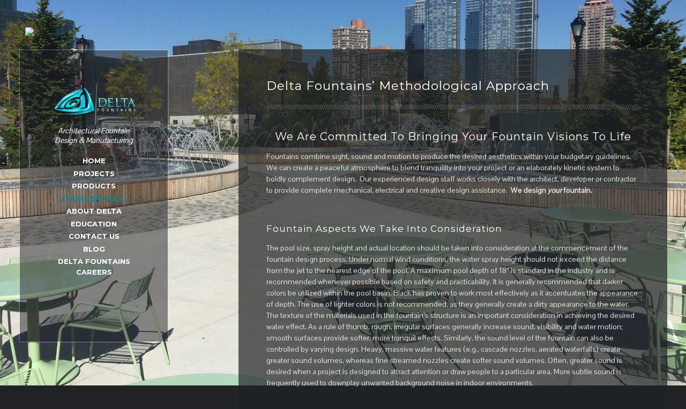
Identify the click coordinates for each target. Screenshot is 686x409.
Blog (94, 249)
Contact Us (94, 236)
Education (94, 223)
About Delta (94, 211)
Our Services (94, 198)
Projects (94, 173)
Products (94, 185)
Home (94, 160)
